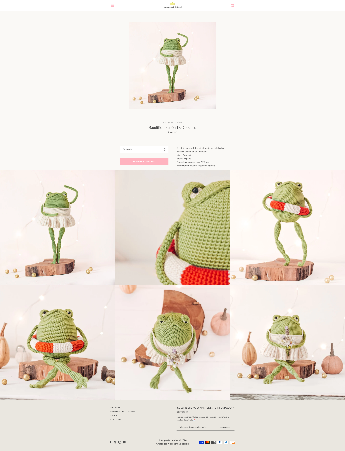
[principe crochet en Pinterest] (115, 442)
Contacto (116, 420)
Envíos (114, 416)
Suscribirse (225, 427)
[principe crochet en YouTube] (124, 442)
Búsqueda (115, 408)
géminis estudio (181, 444)
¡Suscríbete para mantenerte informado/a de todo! (205, 409)
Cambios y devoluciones (123, 412)
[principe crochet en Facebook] (110, 442)
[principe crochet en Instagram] (119, 442)
